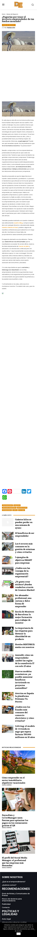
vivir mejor (21, 510)
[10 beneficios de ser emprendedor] (8, 536)
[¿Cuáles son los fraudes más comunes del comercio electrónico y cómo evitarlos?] (8, 710)
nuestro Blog (18, 223)
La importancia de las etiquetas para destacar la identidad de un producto (24, 633)
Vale (18, 934)
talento (15, 510)
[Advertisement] (18, 82)
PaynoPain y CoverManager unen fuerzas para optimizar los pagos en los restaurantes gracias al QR (15, 820)
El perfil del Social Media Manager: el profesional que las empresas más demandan (14, 862)
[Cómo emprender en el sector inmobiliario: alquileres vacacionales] (18, 762)
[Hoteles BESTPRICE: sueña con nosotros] (8, 647)
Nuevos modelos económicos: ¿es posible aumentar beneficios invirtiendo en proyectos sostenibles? (24, 679)
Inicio (3, 14)
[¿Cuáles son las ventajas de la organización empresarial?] (8, 571)
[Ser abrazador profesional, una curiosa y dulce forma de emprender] (8, 598)
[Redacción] (3, 28)
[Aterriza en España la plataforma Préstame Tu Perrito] (8, 696)
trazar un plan (24, 246)
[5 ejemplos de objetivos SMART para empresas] (8, 560)
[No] (35, 930)
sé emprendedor (7, 510)
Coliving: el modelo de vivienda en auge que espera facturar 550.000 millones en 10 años (25, 731)
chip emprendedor (7, 505)
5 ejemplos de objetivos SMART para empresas (23, 560)
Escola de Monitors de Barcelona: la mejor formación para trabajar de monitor (24, 617)
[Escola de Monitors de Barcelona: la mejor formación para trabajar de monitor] (8, 614)
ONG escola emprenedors (9, 507)
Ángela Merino (7, 785)
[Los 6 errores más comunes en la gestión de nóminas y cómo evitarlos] (8, 546)
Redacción (11, 27)
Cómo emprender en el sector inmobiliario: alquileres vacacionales (13, 780)
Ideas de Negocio (12, 14)
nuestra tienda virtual (10, 227)
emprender (17, 505)
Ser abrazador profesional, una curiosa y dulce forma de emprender (23, 601)
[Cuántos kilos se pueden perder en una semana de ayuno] (8, 522)
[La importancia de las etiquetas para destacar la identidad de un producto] (8, 631)
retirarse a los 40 (22, 507)
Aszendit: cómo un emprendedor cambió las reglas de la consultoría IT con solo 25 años (24, 660)
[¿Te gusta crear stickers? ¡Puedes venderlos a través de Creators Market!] (8, 584)
